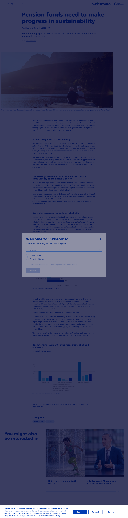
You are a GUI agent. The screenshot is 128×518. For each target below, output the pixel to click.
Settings (111, 512)
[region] (64, 511)
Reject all (95, 512)
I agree (79, 512)
